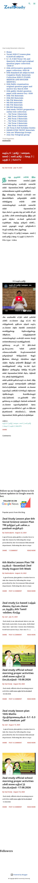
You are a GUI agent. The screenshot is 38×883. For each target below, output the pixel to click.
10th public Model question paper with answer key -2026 (19, 92)
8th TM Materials (14, 105)
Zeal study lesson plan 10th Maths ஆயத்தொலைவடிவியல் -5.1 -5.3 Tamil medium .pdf (18, 715)
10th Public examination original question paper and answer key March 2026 (19, 86)
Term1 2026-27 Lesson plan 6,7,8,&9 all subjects (18, 55)
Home (9, 52)
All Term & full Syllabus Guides (20, 128)
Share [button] (4, 430)
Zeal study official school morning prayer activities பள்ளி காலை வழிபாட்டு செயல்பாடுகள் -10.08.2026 (18, 674)
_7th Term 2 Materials (16, 121)
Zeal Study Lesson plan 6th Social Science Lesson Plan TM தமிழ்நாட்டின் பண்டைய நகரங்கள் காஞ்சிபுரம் (18, 523)
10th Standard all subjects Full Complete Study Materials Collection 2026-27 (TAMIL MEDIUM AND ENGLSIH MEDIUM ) (20, 77)
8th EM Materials (14, 107)
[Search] (29, 3)
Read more (31, 550)
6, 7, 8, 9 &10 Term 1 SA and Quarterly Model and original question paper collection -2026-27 (20, 62)
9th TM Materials (14, 100)
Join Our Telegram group (17, 135)
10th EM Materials (14, 98)
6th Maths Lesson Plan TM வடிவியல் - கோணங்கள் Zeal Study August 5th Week (18, 565)
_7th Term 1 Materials (16, 114)
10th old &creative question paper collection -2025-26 (19, 69)
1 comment (13, 550)
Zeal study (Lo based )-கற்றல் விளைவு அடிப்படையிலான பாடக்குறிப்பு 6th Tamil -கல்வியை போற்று (19, 607)
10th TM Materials (14, 95)
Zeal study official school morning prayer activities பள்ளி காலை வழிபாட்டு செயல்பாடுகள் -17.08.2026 (18, 782)
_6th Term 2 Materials (16, 118)
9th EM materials (14, 102)
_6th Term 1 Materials (16, 116)
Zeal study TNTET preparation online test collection (20, 110)
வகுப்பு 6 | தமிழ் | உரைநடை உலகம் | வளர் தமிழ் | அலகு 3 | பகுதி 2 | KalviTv (16, 424)
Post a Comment (15, 591)
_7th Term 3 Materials (16, 123)
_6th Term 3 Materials (16, 125)
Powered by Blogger (20, 875)
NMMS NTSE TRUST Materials (20, 130)
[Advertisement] (19, 28)
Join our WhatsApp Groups (18, 132)
